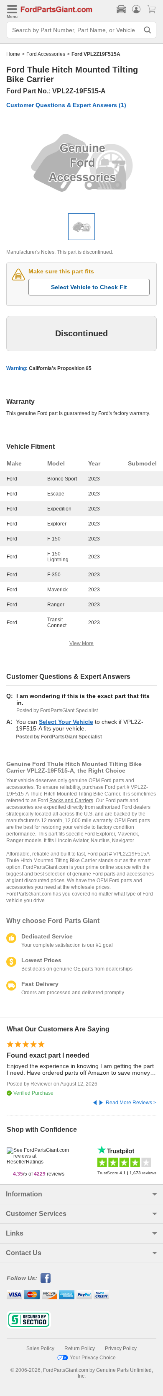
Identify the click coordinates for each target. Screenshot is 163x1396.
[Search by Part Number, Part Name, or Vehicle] (148, 30)
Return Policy (79, 1348)
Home (13, 54)
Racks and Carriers (71, 800)
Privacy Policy (121, 1348)
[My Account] (136, 9)
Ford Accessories (45, 54)
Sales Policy (40, 1348)
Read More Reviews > (131, 1103)
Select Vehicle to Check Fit (89, 287)
